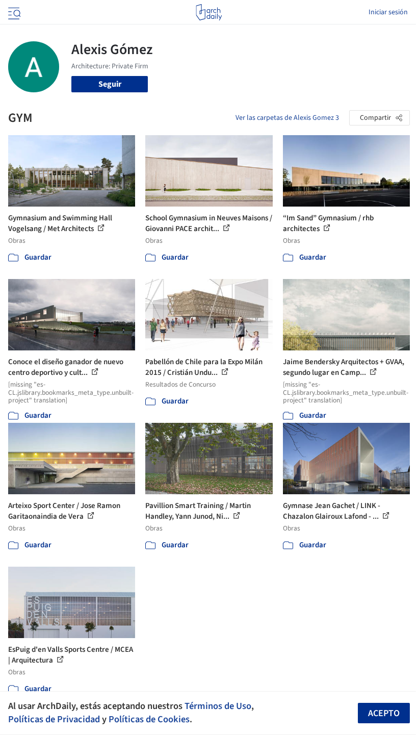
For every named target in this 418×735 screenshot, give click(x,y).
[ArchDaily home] (209, 12)
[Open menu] (13, 12)
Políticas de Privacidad (54, 719)
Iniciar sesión (388, 12)
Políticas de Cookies (149, 719)
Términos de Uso (218, 706)
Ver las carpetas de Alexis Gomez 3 (287, 117)
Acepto (384, 713)
